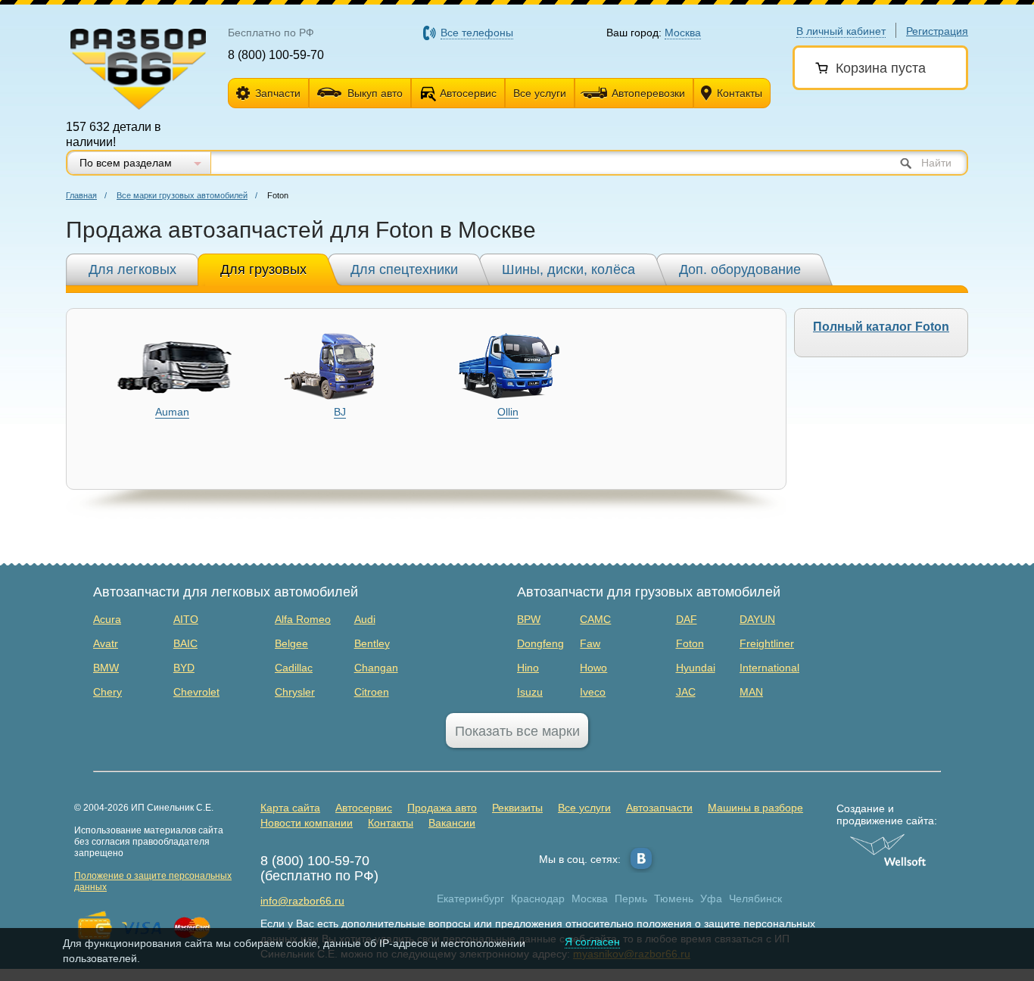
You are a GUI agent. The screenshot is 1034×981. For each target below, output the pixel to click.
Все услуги (539, 93)
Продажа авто (442, 808)
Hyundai (695, 668)
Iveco (593, 692)
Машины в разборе (755, 808)
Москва (590, 898)
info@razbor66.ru (302, 901)
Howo (593, 668)
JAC (686, 692)
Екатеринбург (470, 898)
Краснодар (538, 898)
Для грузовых (263, 269)
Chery (107, 692)
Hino (528, 668)
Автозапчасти (659, 808)
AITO (185, 619)
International (769, 668)
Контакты (739, 93)
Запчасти (278, 93)
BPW (528, 619)
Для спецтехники (404, 269)
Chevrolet (196, 692)
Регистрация (937, 31)
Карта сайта (290, 808)
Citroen (371, 692)
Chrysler (295, 692)
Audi (364, 619)
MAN (751, 692)
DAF (686, 619)
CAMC (595, 619)
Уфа (711, 898)
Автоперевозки (648, 93)
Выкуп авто (375, 93)
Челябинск (755, 898)
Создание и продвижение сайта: (886, 814)
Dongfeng (540, 643)
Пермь (631, 898)
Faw (590, 643)
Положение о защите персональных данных (153, 881)
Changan (376, 668)
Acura (107, 619)
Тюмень (673, 898)
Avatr (105, 643)
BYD (184, 668)
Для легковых (132, 269)
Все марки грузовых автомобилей (182, 195)
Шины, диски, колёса (568, 269)
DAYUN (757, 619)
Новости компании (306, 823)
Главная (81, 195)
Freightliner (767, 643)
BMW (106, 668)
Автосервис (468, 93)
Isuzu (530, 692)
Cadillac (294, 668)
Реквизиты (517, 808)
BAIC (185, 643)
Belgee (291, 643)
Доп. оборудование (740, 269)
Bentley (372, 643)
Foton (690, 643)
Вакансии (451, 823)
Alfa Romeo (303, 619)
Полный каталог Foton (881, 326)
